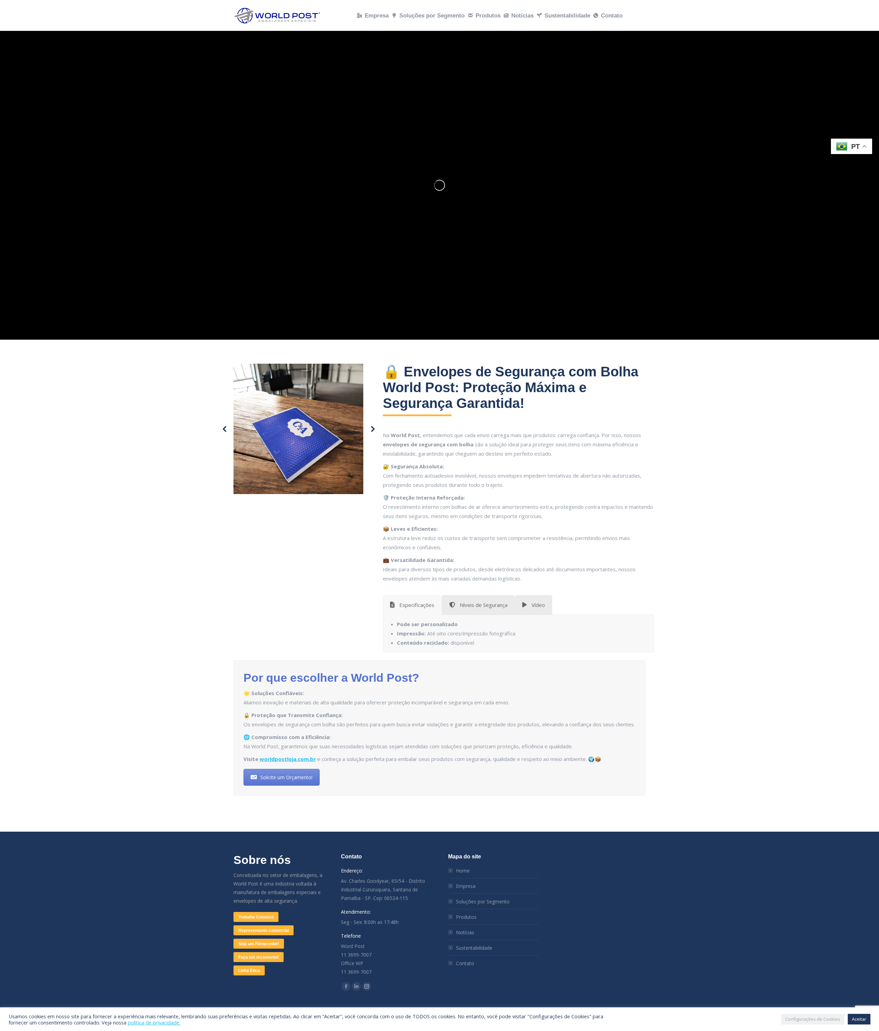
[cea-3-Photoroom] (298, 429)
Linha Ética (249, 970)
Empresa (466, 886)
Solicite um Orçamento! (286, 777)
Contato (465, 963)
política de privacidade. (154, 1022)
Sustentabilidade (474, 948)
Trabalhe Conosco (256, 917)
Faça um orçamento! (258, 957)
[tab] (412, 605)
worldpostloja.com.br (288, 758)
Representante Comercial (263, 930)
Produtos (466, 917)
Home (463, 870)
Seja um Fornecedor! (258, 943)
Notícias (465, 932)
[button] (225, 429)
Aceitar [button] (859, 1019)
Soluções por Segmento (483, 901)
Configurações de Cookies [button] (812, 1019)
